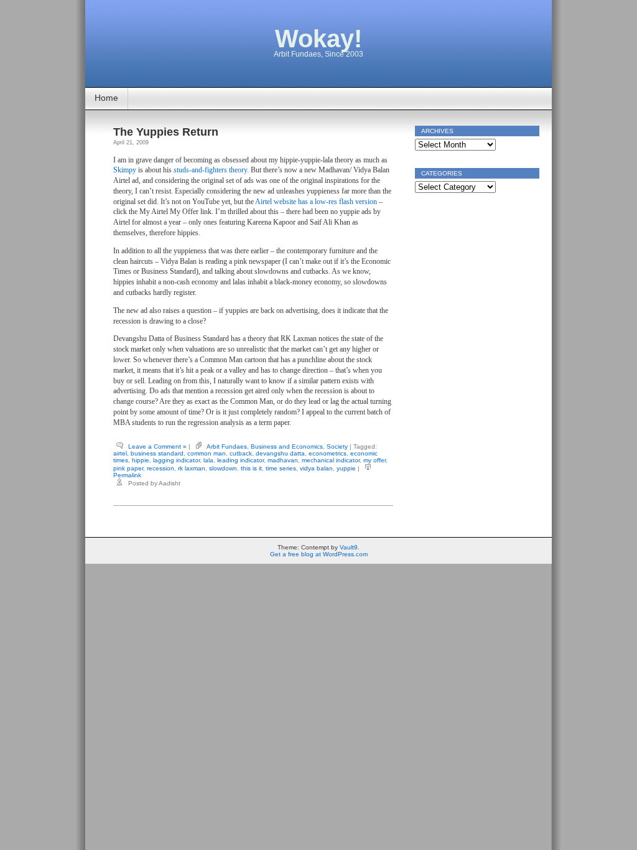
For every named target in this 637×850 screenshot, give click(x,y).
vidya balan (316, 468)
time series (281, 468)
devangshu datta (280, 453)
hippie (140, 460)
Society (337, 446)
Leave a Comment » (157, 446)
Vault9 (349, 547)
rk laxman (191, 468)
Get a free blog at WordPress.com (319, 554)
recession (160, 468)
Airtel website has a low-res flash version (316, 201)
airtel (120, 453)
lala (208, 460)
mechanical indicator (331, 460)
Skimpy (124, 170)
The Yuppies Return (165, 132)
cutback (241, 453)
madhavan (282, 460)
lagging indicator (176, 460)
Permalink (127, 475)
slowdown (223, 468)
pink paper (128, 468)
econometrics (327, 453)
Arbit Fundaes (227, 446)
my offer (374, 460)
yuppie (346, 468)
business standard (157, 453)
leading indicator (240, 460)
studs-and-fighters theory (210, 170)
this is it (251, 468)
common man (206, 453)
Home (106, 98)
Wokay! (318, 38)
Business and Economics (287, 446)
